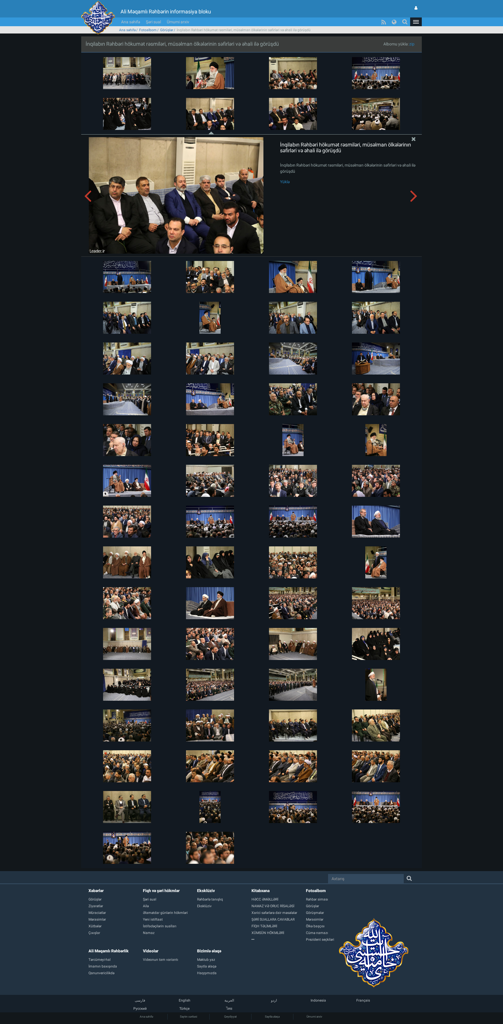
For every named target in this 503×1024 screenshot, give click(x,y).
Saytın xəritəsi (188, 1016)
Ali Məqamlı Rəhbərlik (108, 951)
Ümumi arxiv (178, 22)
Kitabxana (261, 890)
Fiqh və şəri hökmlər (161, 890)
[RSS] (383, 21)
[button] (416, 21)
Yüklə (285, 181)
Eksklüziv (206, 890)
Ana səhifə (130, 22)
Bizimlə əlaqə (209, 951)
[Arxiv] (279, 939)
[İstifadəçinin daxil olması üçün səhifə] (416, 7)
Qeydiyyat (230, 1016)
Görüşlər (166, 30)
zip (412, 44)
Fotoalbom (148, 30)
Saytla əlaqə (272, 1016)
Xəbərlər (96, 890)
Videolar (150, 951)
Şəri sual (153, 22)
